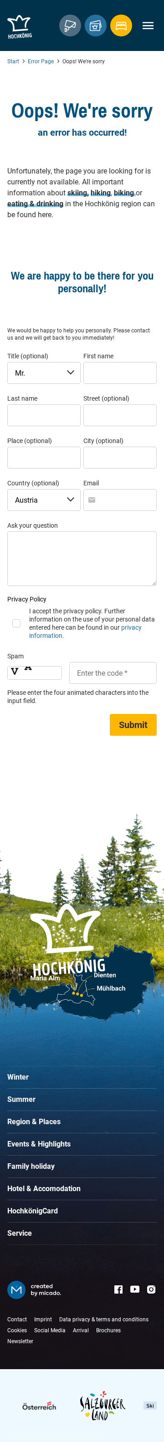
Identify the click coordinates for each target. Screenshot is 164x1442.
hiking (101, 193)
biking (125, 193)
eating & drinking (35, 203)
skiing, (78, 193)
